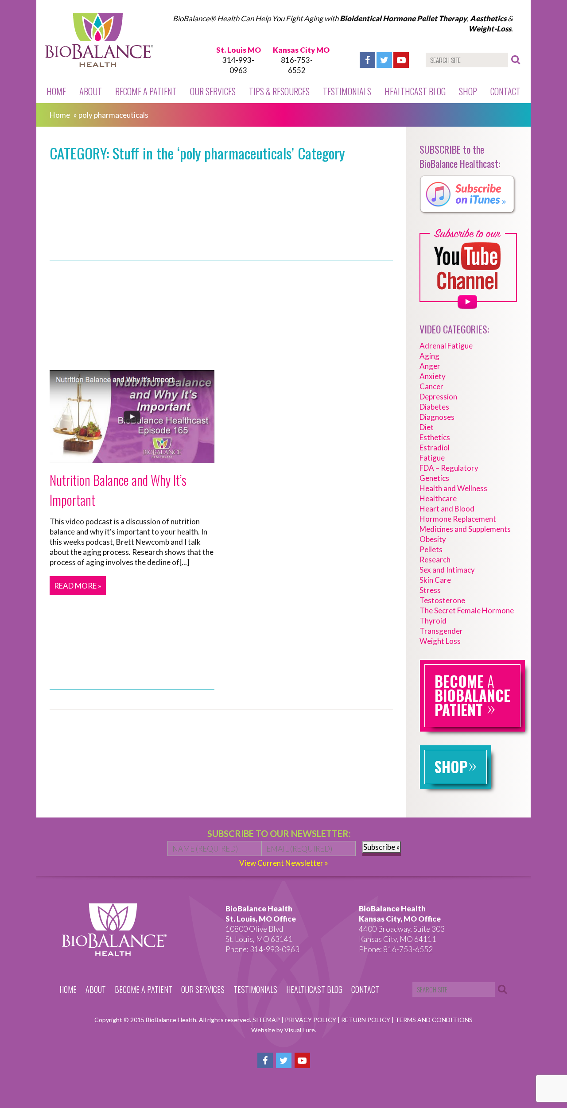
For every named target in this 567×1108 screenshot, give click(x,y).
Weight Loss (440, 641)
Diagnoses (436, 417)
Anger (429, 366)
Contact (505, 91)
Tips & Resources (279, 91)
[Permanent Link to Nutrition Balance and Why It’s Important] (132, 458)
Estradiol (434, 447)
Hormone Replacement (457, 518)
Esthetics (434, 437)
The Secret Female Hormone (466, 610)
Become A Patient (146, 91)
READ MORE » (77, 585)
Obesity (432, 539)
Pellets (431, 549)
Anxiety (432, 376)
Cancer (431, 386)
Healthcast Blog (415, 91)
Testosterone (442, 600)
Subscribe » (381, 847)
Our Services (213, 91)
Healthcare (438, 498)
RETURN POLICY (366, 1019)
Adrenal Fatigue (446, 345)
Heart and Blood (446, 508)
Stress (430, 590)
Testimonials (347, 91)
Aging (429, 355)
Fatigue (432, 457)
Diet (426, 427)
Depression (438, 396)
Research (434, 559)
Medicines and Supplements (465, 529)
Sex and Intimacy (447, 569)
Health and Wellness (453, 488)
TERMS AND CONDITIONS (434, 1019)
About (90, 91)
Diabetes (434, 406)
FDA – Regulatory (448, 468)
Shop (468, 91)
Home (56, 91)
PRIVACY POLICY (311, 1019)
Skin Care (435, 580)
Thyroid (433, 620)
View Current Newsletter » (283, 863)
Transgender (441, 630)
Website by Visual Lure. (283, 1030)
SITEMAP (266, 1019)
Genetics (434, 478)
